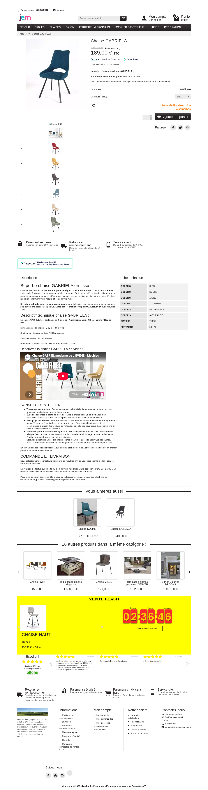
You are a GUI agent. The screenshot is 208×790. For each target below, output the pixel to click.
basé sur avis (32, 666)
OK (123, 18)
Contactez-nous (138, 729)
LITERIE (154, 27)
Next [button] (187, 664)
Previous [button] (50, 664)
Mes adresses (103, 723)
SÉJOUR (25, 27)
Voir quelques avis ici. (32, 668)
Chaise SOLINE (87, 528)
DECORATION (172, 27)
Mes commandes (104, 719)
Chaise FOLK (37, 581)
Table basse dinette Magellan (71, 583)
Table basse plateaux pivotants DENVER (137, 583)
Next (102, 627)
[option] (75, 666)
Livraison (66, 722)
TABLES (39, 27)
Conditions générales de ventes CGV (69, 747)
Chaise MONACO (121, 528)
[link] (173, 127)
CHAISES (55, 27)
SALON (70, 27)
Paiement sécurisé (71, 736)
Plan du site (136, 725)
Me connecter (103, 715)
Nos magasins (137, 722)
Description (28, 278)
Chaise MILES (104, 581)
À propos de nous (139, 733)
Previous (19, 627)
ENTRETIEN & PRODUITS (94, 27)
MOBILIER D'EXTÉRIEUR (130, 27)
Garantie (66, 740)
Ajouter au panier (175, 117)
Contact (60, 10)
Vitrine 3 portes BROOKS (170, 583)
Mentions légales (70, 732)
